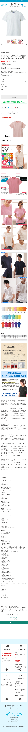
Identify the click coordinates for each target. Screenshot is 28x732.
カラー (2, 84)
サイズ (2, 79)
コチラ (16, 690)
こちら (10, 75)
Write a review (14, 622)
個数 (2, 89)
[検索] (15, 4)
